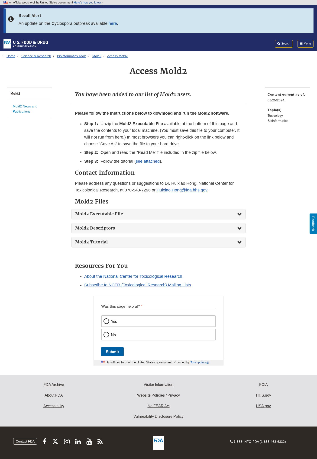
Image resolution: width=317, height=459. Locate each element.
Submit (112, 351)
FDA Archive (53, 385)
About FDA (54, 395)
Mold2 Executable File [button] (99, 214)
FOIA (263, 385)
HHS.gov (263, 395)
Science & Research (36, 56)
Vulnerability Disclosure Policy (158, 416)
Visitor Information (158, 385)
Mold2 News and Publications (25, 108)
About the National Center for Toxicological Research (133, 276)
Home (10, 56)
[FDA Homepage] (25, 43)
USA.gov (263, 406)
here (113, 23)
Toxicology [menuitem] (275, 115)
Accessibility (53, 406)
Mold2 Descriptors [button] (95, 228)
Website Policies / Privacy (158, 395)
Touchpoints (198, 362)
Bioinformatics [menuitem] (278, 121)
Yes (114, 321)
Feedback (313, 223)
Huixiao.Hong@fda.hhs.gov (182, 190)
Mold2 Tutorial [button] (91, 242)
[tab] (158, 214)
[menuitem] (287, 99)
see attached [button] (148, 161)
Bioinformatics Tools (71, 56)
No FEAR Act (159, 406)
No (113, 334)
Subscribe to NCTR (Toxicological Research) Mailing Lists (137, 285)
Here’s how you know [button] (88, 2)
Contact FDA (25, 441)
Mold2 (96, 56)
